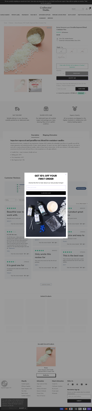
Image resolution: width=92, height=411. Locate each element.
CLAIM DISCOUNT (46, 193)
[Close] (66, 174)
